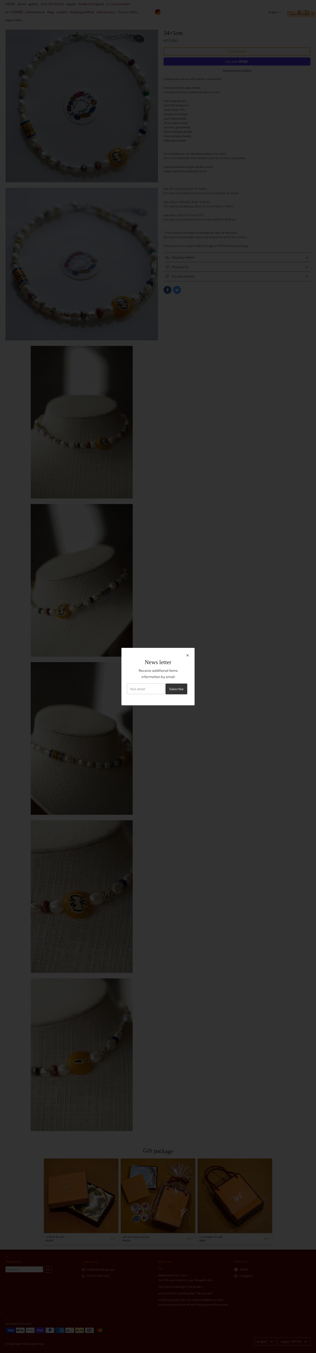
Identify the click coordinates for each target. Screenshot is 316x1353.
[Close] (187, 655)
